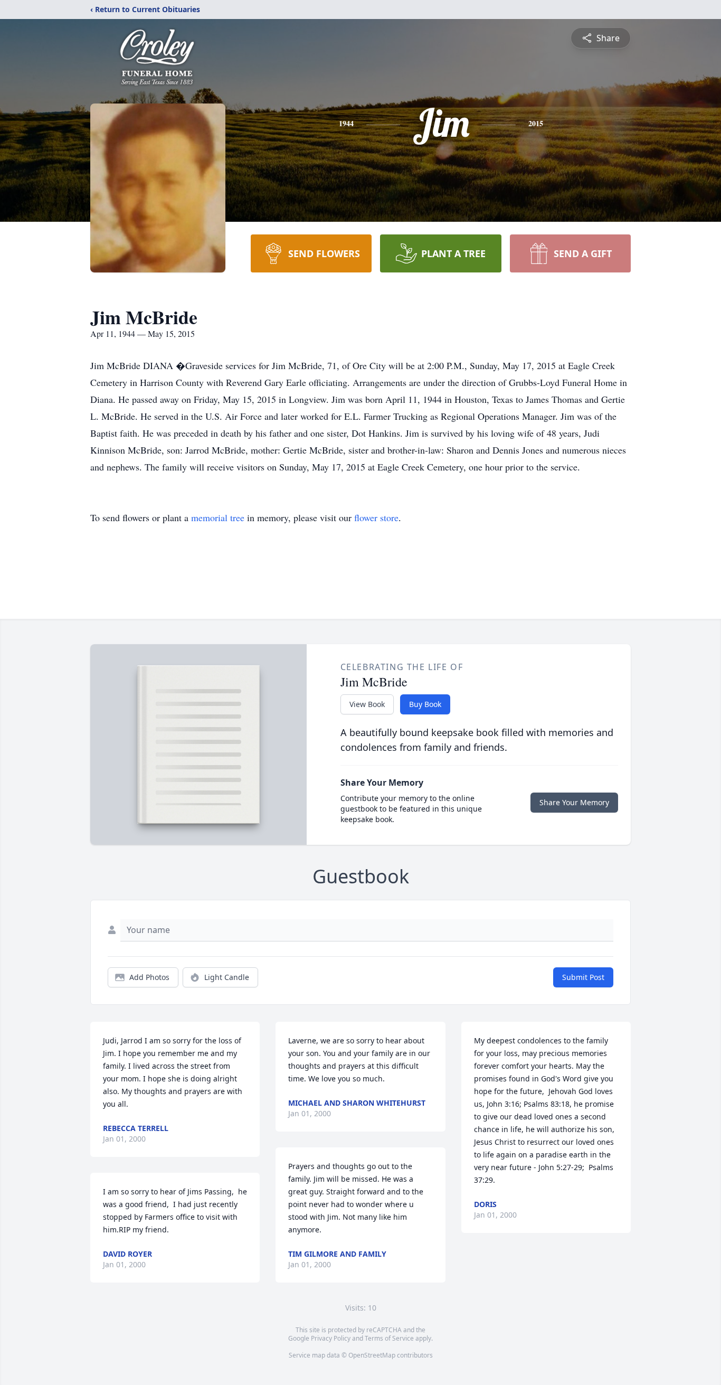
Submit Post (583, 977)
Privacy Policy (330, 1338)
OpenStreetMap (371, 1355)
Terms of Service (389, 1338)
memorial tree (217, 517)
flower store (376, 517)
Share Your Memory (574, 802)
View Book (367, 704)
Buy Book (425, 704)
